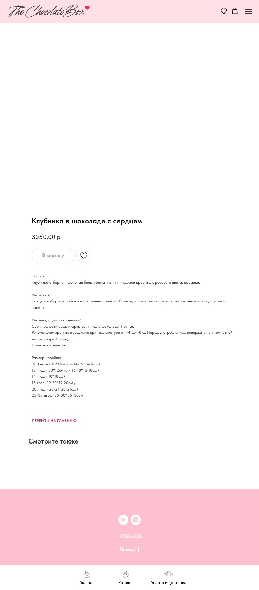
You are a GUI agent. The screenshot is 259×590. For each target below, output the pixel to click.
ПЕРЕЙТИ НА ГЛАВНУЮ (54, 420)
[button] (224, 11)
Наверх (127, 549)
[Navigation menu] (248, 11)
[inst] (136, 520)
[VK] (123, 520)
